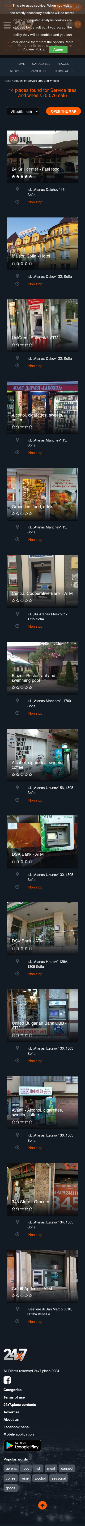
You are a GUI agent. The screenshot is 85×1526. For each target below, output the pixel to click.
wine (25, 1478)
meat (51, 1468)
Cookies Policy (33, 49)
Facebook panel (17, 1426)
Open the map (63, 111)
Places (63, 63)
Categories (12, 1389)
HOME (21, 63)
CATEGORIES (41, 63)
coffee (10, 1478)
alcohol (40, 1478)
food (26, 1468)
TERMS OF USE (64, 71)
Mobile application (19, 1434)
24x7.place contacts (20, 1404)
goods (10, 1487)
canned (66, 1468)
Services (17, 71)
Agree (58, 49)
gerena (11, 1468)
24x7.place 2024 (46, 1370)
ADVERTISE (39, 71)
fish (38, 1468)
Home (7, 80)
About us (11, 1419)
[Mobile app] (22, 1445)
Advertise (11, 1412)
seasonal (59, 1478)
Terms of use (14, 1397)
